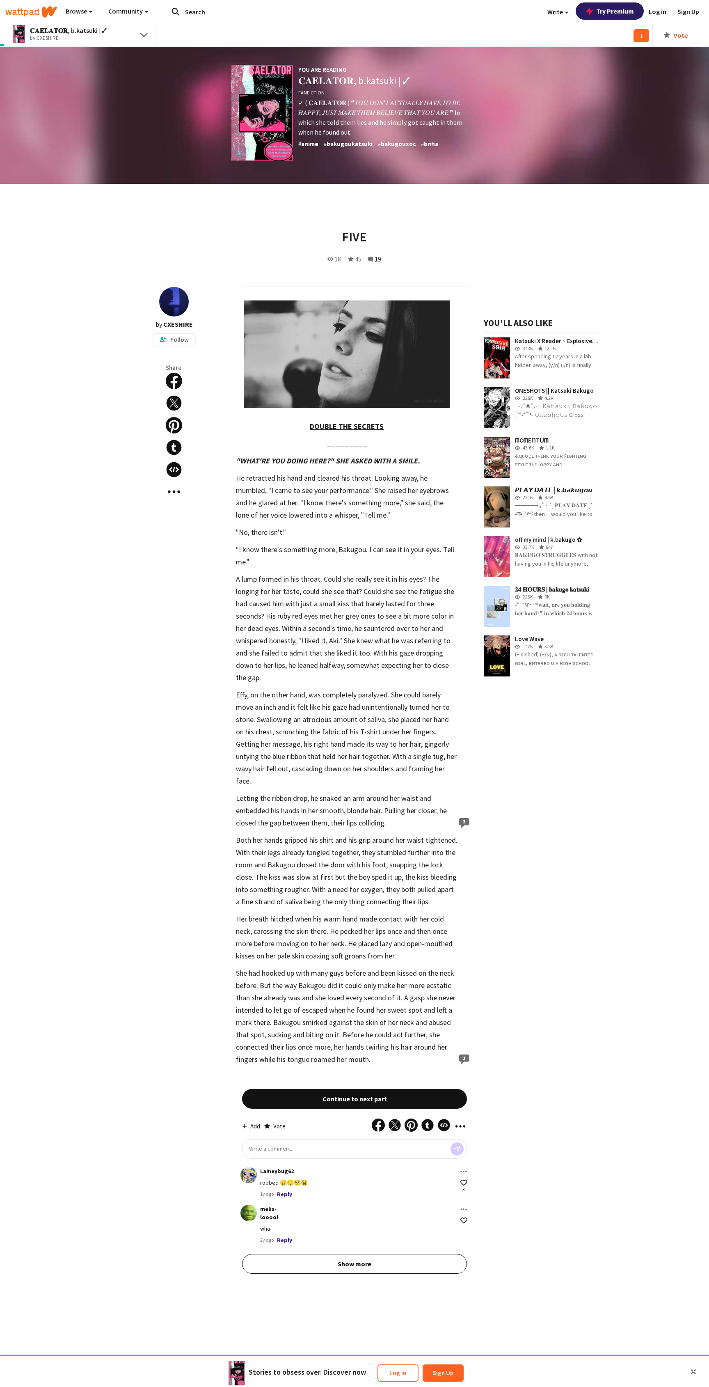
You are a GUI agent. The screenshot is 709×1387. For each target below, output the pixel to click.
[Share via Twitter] (174, 403)
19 (378, 259)
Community (126, 11)
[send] (457, 1148)
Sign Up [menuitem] (688, 11)
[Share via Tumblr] (174, 447)
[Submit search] (175, 11)
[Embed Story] (174, 469)
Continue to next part (354, 1099)
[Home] (31, 12)
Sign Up (443, 1373)
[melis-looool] (248, 1213)
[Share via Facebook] (174, 381)
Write (555, 12)
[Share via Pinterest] (174, 425)
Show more (354, 1264)
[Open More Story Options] (174, 492)
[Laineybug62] (248, 1175)
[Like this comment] (464, 1182)
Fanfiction (311, 92)
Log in (397, 1373)
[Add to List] (641, 35)
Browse (77, 11)
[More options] (463, 1171)
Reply (284, 1194)
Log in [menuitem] (657, 11)
